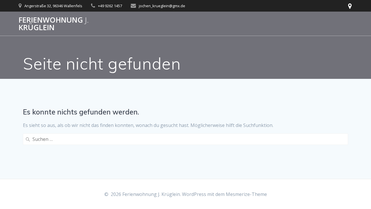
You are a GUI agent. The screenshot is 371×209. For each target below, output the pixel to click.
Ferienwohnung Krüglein (54, 23)
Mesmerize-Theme (246, 194)
